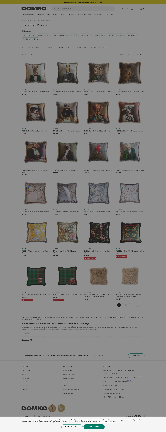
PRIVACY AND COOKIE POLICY (107, 421)
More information (71, 427)
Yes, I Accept (94, 427)
